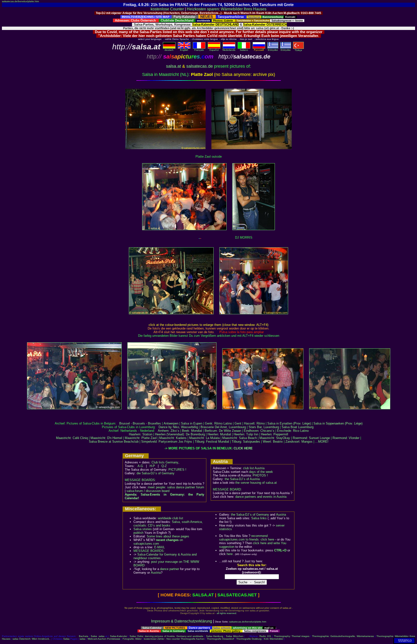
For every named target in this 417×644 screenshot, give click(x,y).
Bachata (83, 636)
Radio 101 (265, 636)
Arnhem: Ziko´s (168, 430)
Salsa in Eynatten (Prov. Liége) (289, 423)
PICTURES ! (177, 469)
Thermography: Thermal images (292, 636)
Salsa (94, 636)
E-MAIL (159, 547)
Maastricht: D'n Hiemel (106, 438)
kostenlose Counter (167, 9)
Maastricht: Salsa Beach (239, 438)
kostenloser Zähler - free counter (162, 638)
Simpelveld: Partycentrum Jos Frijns (166, 441)
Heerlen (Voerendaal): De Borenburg (180, 434)
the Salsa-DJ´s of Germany (250, 514)
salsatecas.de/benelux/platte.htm (20, 1)
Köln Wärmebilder (273, 638)
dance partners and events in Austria (260, 496)
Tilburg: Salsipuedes (246, 441)
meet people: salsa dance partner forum (176, 487)
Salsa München (234, 636)
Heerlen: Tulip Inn (246, 434)
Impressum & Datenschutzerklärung (181, 621)
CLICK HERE (243, 448)
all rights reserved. (227, 613)
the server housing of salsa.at (256, 482)
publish (138, 532)
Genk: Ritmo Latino (218, 423)
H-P (152, 466)
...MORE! (321, 441)
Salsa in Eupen (191, 423)
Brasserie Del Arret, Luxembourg (223, 427)
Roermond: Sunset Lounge (311, 438)
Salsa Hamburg (214, 636)
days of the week (261, 472)
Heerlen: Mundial (219, 434)
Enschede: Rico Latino (293, 430)
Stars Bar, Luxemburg (264, 427)
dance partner (169, 569)
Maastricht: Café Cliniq (72, 438)
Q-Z (164, 466)
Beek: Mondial (192, 430)
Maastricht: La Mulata (204, 438)
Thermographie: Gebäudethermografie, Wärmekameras (343, 636)
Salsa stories (142, 529)
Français (199, 50)
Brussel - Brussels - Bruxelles (140, 423)
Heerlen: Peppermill (274, 434)
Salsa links (259, 518)
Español (214, 50)
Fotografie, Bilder (132, 638)
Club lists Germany (165, 462)
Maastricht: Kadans (173, 438)
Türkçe (298, 50)
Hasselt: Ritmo (254, 423)
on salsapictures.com (158, 541)
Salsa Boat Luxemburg (297, 427)
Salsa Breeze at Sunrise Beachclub (114, 441)
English (184, 50)
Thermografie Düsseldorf (220, 638)
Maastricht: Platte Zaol (141, 438)
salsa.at (173, 66)
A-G (140, 466)
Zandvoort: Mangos (299, 441)
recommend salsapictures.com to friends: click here (246, 537)
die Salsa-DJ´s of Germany (155, 473)
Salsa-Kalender (118, 636)
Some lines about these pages (168, 536)
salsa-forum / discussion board (147, 491)
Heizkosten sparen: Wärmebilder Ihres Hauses (226, 9)
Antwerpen (171, 423)
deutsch (169, 50)
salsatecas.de (199, 66)
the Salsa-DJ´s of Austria (242, 479)
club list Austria (253, 468)
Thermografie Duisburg (249, 638)
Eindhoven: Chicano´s (259, 430)
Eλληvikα (273, 50)
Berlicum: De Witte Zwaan (223, 430)
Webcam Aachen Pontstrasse (104, 638)
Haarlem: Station (140, 434)
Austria (156, 572)
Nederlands (228, 50)
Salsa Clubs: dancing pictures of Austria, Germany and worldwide (166, 636)
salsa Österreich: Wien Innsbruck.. (31, 638)
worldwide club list (170, 518)
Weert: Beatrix (273, 441)
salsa (101, 636)
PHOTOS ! (260, 475)
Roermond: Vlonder (346, 438)
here (230, 554)
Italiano (244, 50)
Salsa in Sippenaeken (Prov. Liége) (337, 423)
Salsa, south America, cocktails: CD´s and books (168, 523)
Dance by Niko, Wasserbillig (178, 427)
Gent (238, 423)
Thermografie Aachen (193, 638)
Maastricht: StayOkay (274, 438)
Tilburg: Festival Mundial (212, 441)
